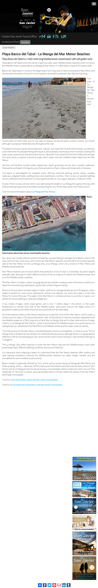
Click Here (25, 42)
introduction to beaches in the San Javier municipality (37, 384)
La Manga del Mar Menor (43, 191)
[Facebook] (49, 10)
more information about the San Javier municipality (34, 379)
